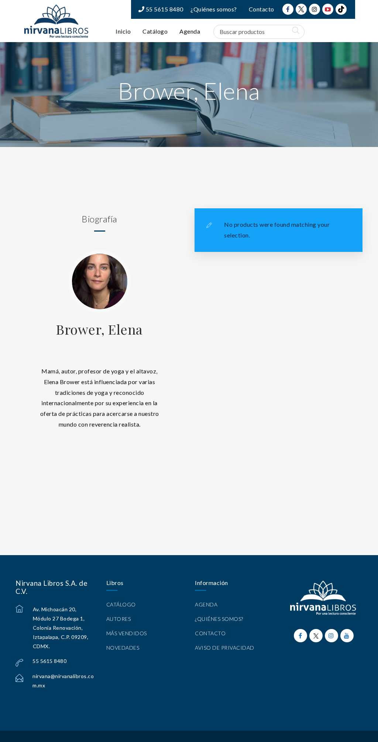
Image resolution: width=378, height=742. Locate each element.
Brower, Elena (99, 329)
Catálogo (155, 31)
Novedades (123, 647)
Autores (118, 619)
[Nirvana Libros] (56, 21)
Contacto (261, 9)
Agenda (189, 31)
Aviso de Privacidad (224, 647)
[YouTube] (327, 9)
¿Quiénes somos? (213, 9)
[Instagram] (314, 9)
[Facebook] (287, 9)
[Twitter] (301, 9)
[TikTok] (341, 9)
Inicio (123, 31)
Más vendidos (126, 633)
